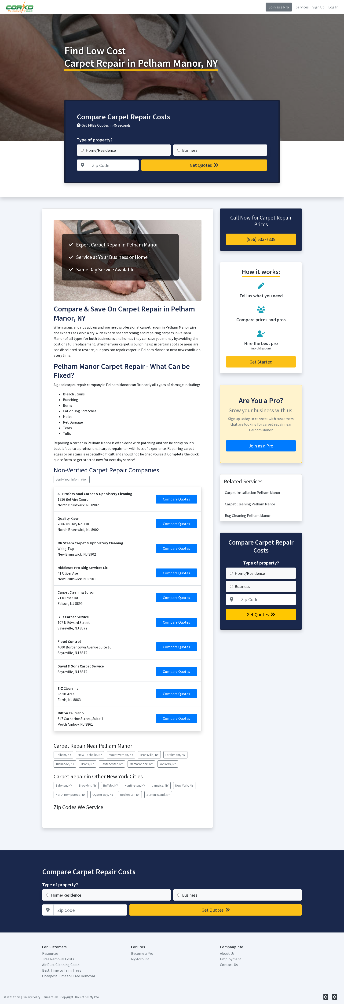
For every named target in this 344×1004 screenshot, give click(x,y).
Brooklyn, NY (87, 785)
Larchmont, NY (175, 755)
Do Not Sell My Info (87, 997)
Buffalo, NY (110, 785)
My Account (140, 959)
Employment (230, 959)
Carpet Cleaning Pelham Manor (250, 504)
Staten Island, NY (158, 794)
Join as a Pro (279, 7)
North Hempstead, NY (71, 794)
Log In (333, 7)
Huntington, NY (135, 785)
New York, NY (184, 785)
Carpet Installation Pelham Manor (252, 492)
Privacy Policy (31, 997)
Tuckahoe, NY (65, 764)
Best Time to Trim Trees (61, 970)
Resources (50, 953)
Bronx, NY (87, 764)
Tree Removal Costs (58, 959)
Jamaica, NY (160, 785)
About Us (227, 953)
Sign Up (318, 7)
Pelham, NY (63, 755)
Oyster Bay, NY (102, 794)
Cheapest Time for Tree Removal (68, 976)
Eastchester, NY (112, 764)
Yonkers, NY (168, 764)
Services (302, 7)
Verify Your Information (72, 479)
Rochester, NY (130, 794)
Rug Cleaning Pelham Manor (248, 515)
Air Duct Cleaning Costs (61, 964)
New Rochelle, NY (90, 755)
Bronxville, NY (149, 755)
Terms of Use (50, 997)
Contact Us (229, 964)
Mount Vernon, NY (121, 755)
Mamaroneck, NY (141, 764)
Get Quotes (201, 165)
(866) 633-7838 (260, 239)
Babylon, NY (64, 785)
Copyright (66, 997)
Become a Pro (142, 953)
